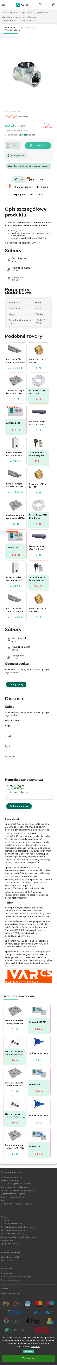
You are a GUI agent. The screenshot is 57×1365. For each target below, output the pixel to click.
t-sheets (39, 302)
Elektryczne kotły (9, 1180)
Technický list (19, 259)
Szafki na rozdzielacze (12, 1234)
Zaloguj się (6, 1273)
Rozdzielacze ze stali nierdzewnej (18, 1227)
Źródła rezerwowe (10, 1244)
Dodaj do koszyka (38, 145)
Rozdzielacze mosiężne (13, 1230)
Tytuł (7, 746)
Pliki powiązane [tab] (20, 186)
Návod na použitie (21, 269)
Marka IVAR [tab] (36, 194)
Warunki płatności (10, 1257)
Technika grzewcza (11, 1172)
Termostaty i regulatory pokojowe (18, 1190)
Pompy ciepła (8, 1240)
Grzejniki (5, 1220)
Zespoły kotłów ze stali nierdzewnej (19, 1237)
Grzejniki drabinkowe (12, 1224)
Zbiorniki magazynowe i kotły (16, 1184)
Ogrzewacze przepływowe (14, 1187)
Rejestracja (7, 1268)
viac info (35, 1346)
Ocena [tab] (44, 187)
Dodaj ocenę (16, 684)
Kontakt (5, 1288)
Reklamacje (7, 1260)
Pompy (4, 1217)
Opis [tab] (21, 179)
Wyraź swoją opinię (11, 1293)
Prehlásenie (18, 278)
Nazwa (8, 726)
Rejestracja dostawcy (12, 1280)
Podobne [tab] (35, 179)
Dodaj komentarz (19, 806)
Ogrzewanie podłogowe (13, 1194)
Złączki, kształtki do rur (13, 1197)
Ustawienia (28, 1351)
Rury (3, 1200)
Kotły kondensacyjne (11, 1177)
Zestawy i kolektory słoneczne (16, 1204)
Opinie (21, 194)
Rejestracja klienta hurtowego (16, 1277)
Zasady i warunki (10, 1252)
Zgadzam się (28, 1358)
